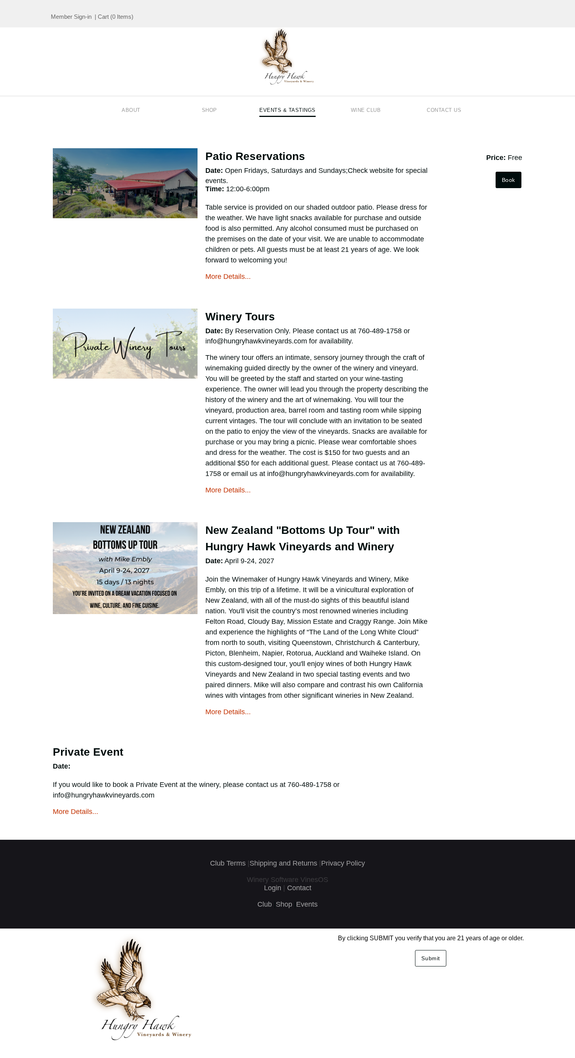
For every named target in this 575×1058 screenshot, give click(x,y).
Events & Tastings (287, 110)
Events (307, 904)
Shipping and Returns (283, 863)
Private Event (88, 752)
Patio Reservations (255, 156)
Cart (103, 16)
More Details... (228, 276)
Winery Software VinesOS (287, 880)
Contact (299, 888)
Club (264, 904)
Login (272, 888)
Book (508, 180)
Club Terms (228, 863)
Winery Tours (240, 317)
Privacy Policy (343, 863)
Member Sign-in (71, 16)
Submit (430, 958)
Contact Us (444, 110)
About (131, 110)
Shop (209, 110)
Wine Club (366, 110)
